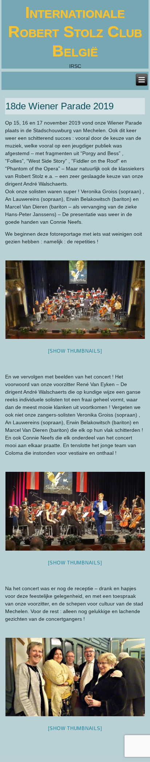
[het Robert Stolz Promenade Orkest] (75, 299)
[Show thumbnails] (75, 351)
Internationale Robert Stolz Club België (75, 31)
